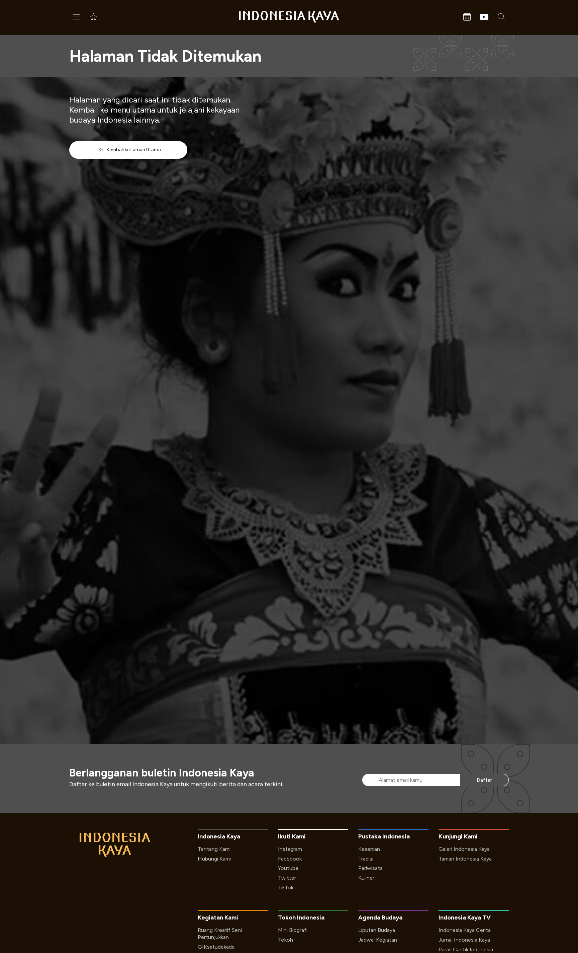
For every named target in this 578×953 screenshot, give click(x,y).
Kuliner (366, 878)
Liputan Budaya (376, 930)
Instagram (290, 849)
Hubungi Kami (214, 859)
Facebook (290, 859)
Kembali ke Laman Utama (134, 149)
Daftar (484, 780)
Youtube (288, 868)
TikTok (285, 887)
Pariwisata (370, 868)
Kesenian (369, 849)
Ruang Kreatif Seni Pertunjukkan (220, 933)
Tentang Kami (214, 849)
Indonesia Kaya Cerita (465, 930)
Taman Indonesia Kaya (465, 859)
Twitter (287, 878)
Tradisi (365, 859)
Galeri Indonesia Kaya (464, 849)
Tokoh (285, 940)
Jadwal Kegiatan (377, 940)
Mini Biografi (292, 930)
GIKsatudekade (216, 947)
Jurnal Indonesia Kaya (464, 940)
